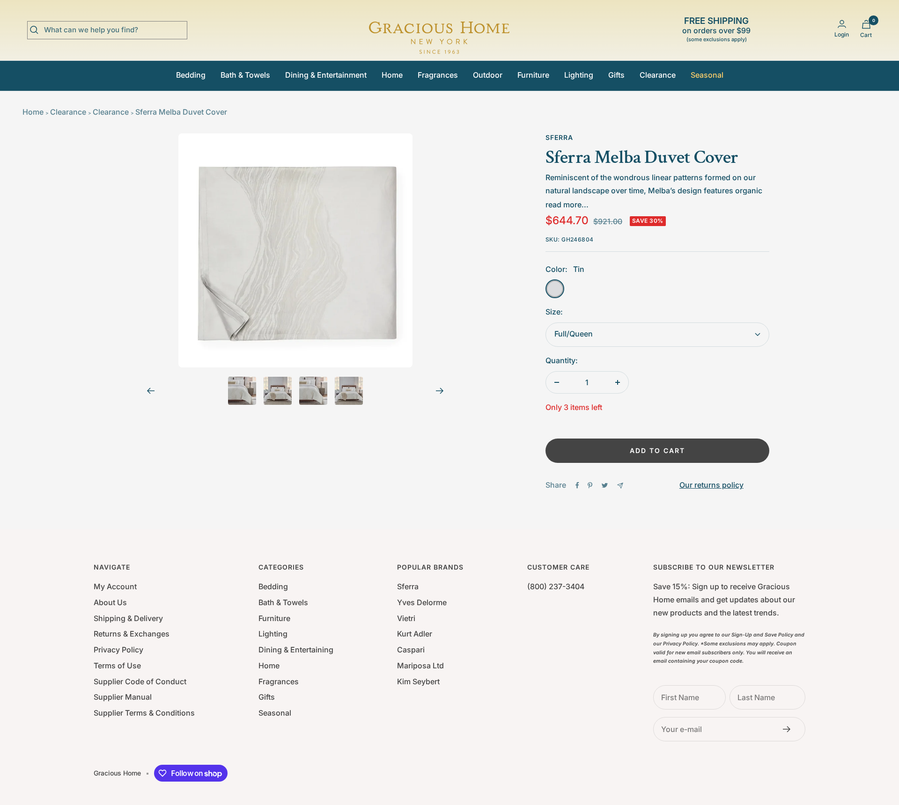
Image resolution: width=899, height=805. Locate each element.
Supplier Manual (123, 697)
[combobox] (114, 30)
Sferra (559, 137)
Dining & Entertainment (326, 75)
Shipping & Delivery (128, 618)
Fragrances (438, 75)
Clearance (658, 75)
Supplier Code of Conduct (140, 681)
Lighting (578, 75)
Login (841, 34)
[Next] (440, 391)
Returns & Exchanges (131, 633)
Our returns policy (711, 485)
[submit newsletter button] (789, 729)
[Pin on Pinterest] (590, 485)
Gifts (616, 75)
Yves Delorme (422, 602)
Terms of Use (117, 665)
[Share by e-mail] (620, 486)
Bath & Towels (245, 75)
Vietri (406, 618)
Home (392, 75)
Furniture (533, 75)
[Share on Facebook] (577, 485)
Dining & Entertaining (295, 649)
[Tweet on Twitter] (605, 485)
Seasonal (707, 75)
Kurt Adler (414, 633)
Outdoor (487, 75)
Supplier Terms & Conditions (144, 712)
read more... (567, 204)
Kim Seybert (418, 681)
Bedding (191, 75)
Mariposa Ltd (420, 665)
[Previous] (151, 391)
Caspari (411, 649)
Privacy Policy (118, 649)
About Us (110, 602)
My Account (115, 586)
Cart (866, 34)
